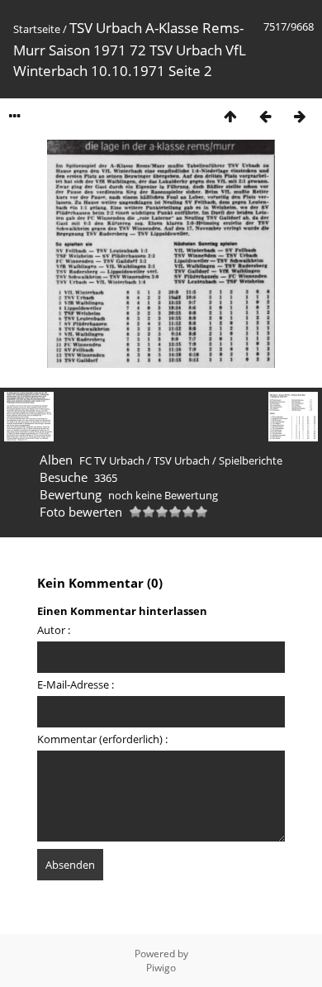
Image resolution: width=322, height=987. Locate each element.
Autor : (53, 629)
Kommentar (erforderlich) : (102, 739)
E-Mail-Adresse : (75, 684)
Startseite (36, 28)
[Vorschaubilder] (230, 116)
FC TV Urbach (111, 460)
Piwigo (161, 968)
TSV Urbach (182, 460)
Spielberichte (250, 460)
